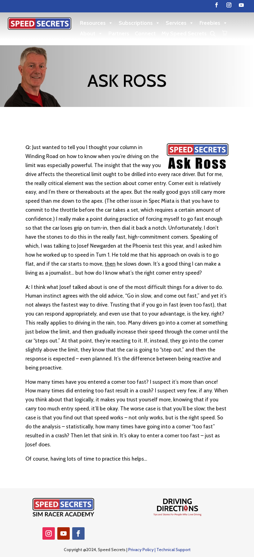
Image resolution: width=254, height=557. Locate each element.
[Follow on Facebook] (216, 5)
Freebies (209, 23)
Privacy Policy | (142, 549)
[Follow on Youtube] (241, 5)
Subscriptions (136, 23)
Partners (118, 33)
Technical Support (173, 549)
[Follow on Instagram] (229, 5)
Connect (145, 33)
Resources (93, 23)
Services (176, 23)
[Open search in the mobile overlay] (213, 33)
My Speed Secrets (184, 33)
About (87, 33)
